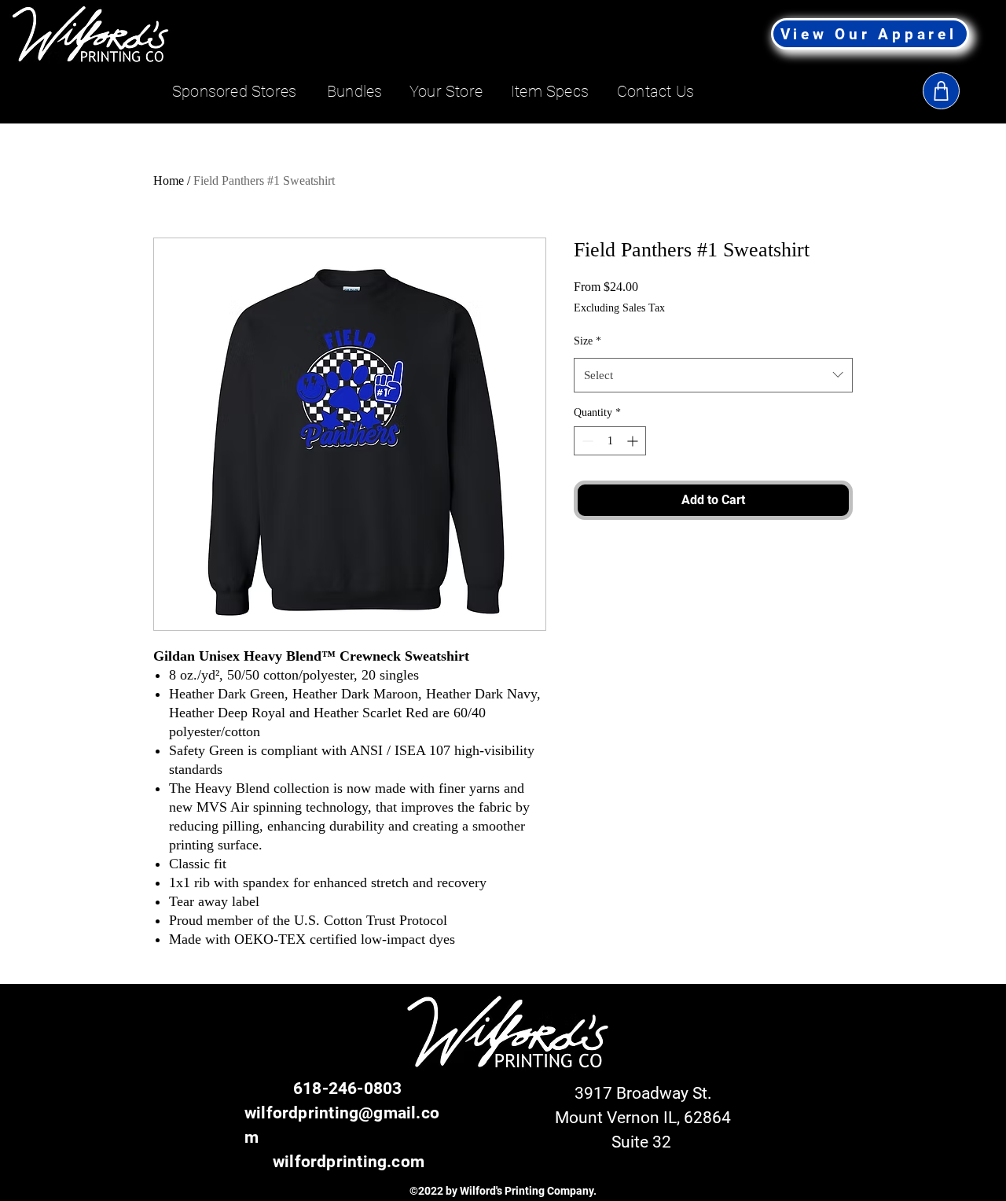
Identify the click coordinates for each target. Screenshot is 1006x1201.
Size (587, 341)
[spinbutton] (610, 441)
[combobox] (713, 375)
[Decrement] (586, 441)
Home (168, 180)
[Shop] (941, 90)
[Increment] (634, 441)
